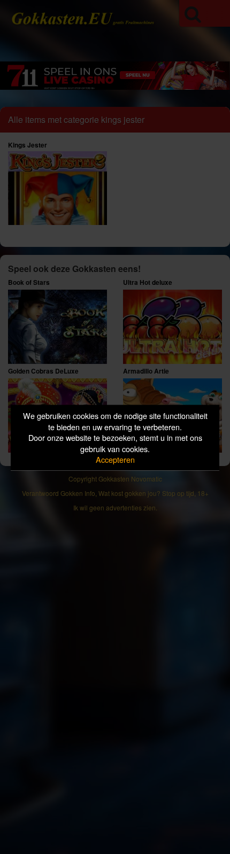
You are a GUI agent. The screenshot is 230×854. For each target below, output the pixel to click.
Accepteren (115, 459)
